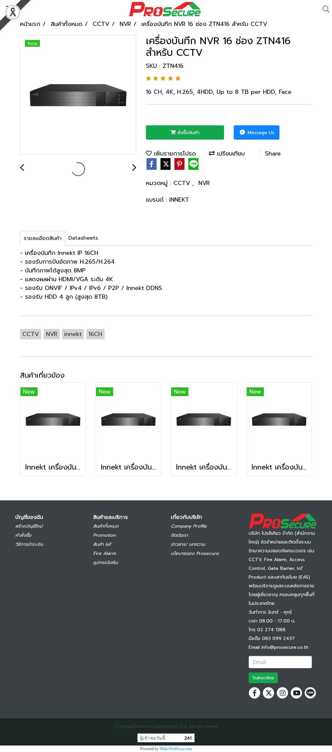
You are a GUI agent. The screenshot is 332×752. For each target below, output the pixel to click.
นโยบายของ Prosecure (195, 553)
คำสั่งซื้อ (23, 535)
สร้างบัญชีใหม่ (28, 526)
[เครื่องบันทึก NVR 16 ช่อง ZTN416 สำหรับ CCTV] (78, 95)
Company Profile (189, 526)
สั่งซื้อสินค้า (187, 132)
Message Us (260, 132)
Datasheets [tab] (83, 238)
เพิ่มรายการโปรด (174, 153)
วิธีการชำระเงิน (29, 544)
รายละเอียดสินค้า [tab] (43, 238)
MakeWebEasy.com (176, 748)
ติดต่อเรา (179, 535)
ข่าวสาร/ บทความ (188, 544)
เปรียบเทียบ (230, 153)
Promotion (104, 535)
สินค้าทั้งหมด (105, 526)
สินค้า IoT (102, 544)
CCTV (182, 183)
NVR (204, 183)
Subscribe (263, 677)
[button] (323, 9)
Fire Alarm (104, 553)
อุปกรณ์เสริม (105, 562)
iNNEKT (179, 199)
